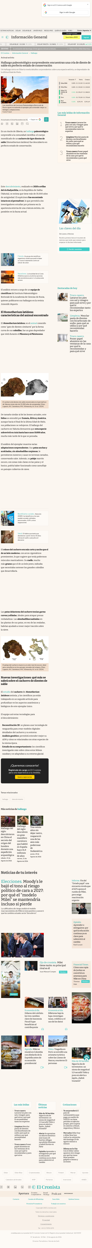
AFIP (33, 1180)
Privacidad (46, 1220)
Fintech (61, 1173)
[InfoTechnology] (69, 1194)
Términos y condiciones (46, 1216)
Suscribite (55, 1199)
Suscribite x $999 (72, 37)
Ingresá (86, 37)
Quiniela (85, 1173)
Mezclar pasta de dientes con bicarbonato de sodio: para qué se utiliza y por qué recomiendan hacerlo (77, 141)
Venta (81, 79)
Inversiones (67, 1180)
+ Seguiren (36, 120)
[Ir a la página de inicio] (7, 37)
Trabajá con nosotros (58, 1204)
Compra (87, 79)
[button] (86, 1057)
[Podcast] (56, 1194)
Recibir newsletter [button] (75, 249)
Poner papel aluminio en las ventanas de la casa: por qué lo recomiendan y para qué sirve (77, 155)
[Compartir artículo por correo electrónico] (22, 124)
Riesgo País (48, 30)
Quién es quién (60, 30)
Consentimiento (46, 1224)
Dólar (18, 30)
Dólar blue (26, 30)
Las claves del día (70, 228)
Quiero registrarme (25, 777)
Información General (20, 53)
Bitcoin (49, 1173)
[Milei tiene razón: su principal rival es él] (31, 976)
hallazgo (34, 53)
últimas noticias (7, 30)
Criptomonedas (34, 1173)
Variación (71, 79)
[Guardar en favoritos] (46, 119)
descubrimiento (12, 186)
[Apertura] (23, 1193)
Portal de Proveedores (34, 1204)
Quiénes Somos (73, 1199)
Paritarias (49, 1180)
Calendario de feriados (14, 1180)
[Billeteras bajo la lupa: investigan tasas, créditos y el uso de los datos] (57, 1002)
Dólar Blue (18, 1173)
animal (34, 323)
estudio (6, 692)
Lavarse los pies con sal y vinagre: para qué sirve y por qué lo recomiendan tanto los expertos (76, 126)
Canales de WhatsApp (35, 1199)
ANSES (84, 1180)
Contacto (16, 1199)
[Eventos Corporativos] (36, 1194)
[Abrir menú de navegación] (2, 37)
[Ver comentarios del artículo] (27, 124)
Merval (72, 1173)
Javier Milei (37, 30)
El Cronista (5, 53)
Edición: (83, 30)
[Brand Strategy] (46, 1194)
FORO (70, 30)
